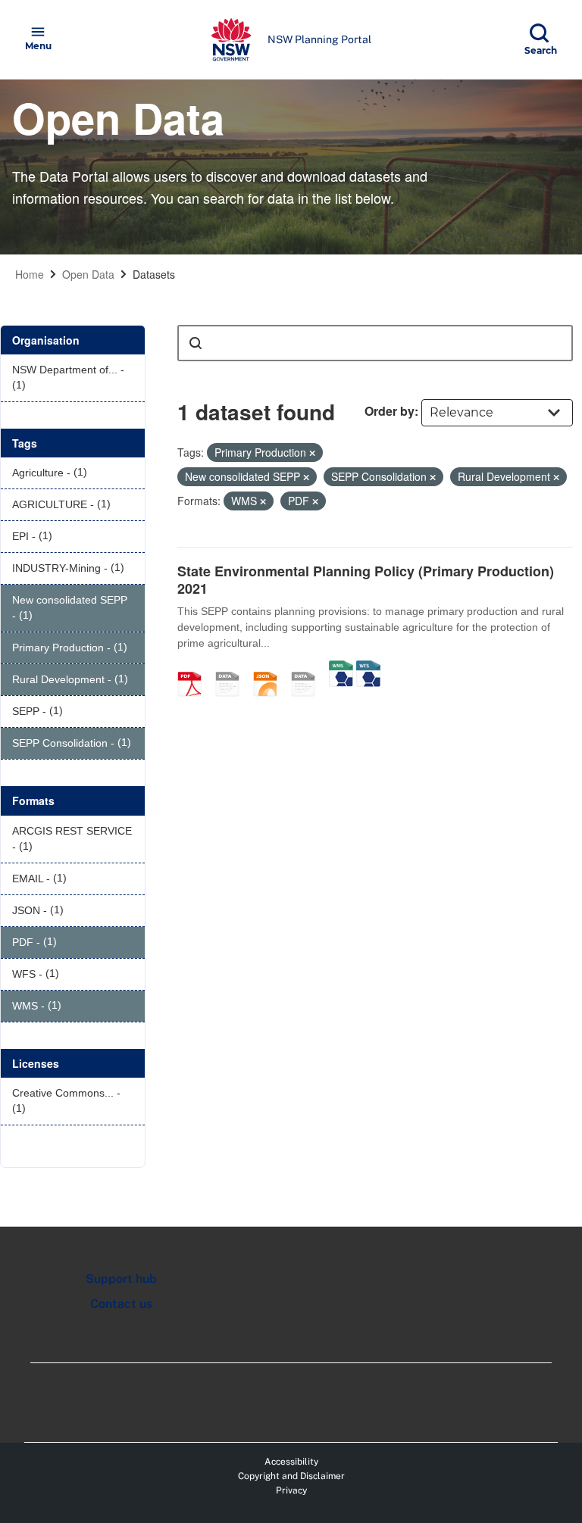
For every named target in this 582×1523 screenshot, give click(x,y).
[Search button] (195, 343)
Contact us (121, 1304)
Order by (390, 411)
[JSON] (270, 668)
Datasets (154, 274)
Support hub (121, 1279)
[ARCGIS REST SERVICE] (308, 668)
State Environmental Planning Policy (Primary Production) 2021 (365, 579)
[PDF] (194, 668)
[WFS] (368, 668)
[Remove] (312, 453)
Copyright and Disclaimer (291, 1476)
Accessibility (291, 1461)
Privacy (291, 1490)
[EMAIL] (232, 668)
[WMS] (341, 668)
